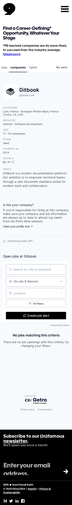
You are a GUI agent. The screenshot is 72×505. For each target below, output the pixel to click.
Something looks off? (20, 240)
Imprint (32, 489)
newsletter (15, 441)
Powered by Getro (59, 325)
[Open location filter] (61, 293)
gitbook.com (26, 95)
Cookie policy (45, 409)
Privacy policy (27, 409)
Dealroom (11, 54)
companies (18, 67)
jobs (4, 67)
